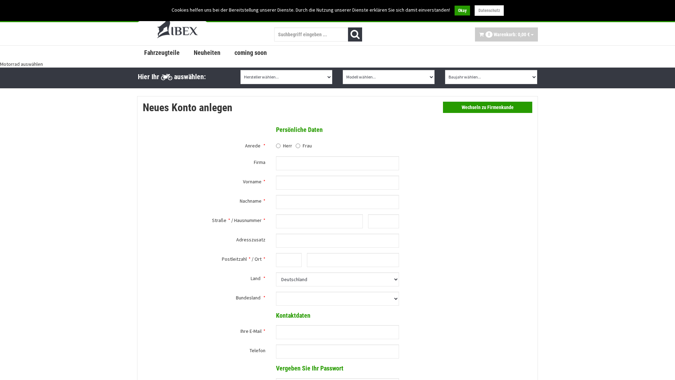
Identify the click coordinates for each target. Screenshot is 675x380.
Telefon (257, 350)
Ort (258, 259)
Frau (307, 145)
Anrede (253, 145)
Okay (462, 10)
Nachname (251, 201)
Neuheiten (207, 52)
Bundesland (248, 297)
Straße (219, 220)
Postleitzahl (234, 259)
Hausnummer (248, 220)
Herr (287, 145)
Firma (259, 162)
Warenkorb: (509, 34)
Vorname (252, 181)
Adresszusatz (250, 239)
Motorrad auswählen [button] (21, 64)
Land (256, 278)
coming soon (250, 52)
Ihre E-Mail (251, 331)
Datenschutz (489, 10)
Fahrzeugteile (162, 52)
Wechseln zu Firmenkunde (488, 107)
